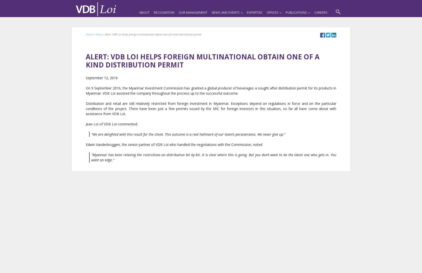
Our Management (193, 12)
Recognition (164, 12)
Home (89, 34)
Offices (272, 12)
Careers (320, 12)
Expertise (254, 12)
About (144, 12)
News (99, 34)
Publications (296, 12)
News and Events (226, 12)
